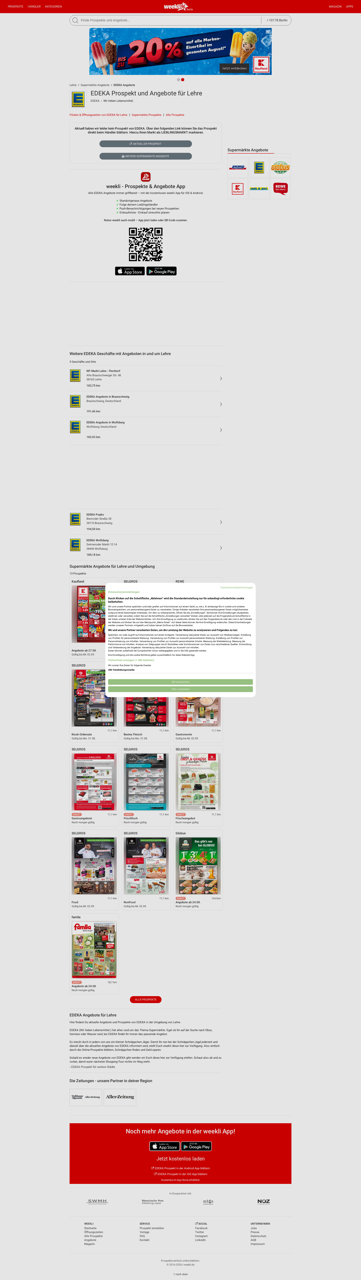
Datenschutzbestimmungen (237, 587)
